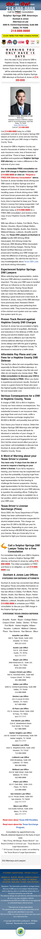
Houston (6, 882)
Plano (23, 882)
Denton (14, 879)
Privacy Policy (31, 873)
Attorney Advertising (13, 873)
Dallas (7, 879)
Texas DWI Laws (31, 261)
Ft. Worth (32, 879)
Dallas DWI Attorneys (20, 125)
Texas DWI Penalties (28, 819)
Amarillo (5, 877)
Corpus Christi (32, 877)
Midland (15, 882)
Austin (14, 877)
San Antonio (33, 882)
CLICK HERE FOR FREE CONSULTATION (20, 36)
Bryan (21, 877)
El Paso (22, 879)
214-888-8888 (20, 8)
